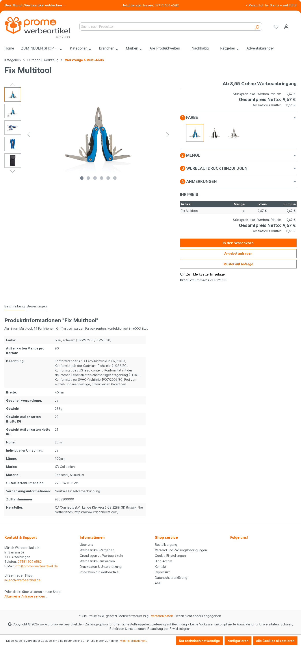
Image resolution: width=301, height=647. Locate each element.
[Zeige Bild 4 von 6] (101, 178)
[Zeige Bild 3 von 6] (95, 178)
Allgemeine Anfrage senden (25, 596)
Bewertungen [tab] (37, 306)
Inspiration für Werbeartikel (99, 572)
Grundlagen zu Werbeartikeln (101, 555)
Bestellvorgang (166, 544)
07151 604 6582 (30, 561)
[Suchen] (257, 26)
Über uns (86, 544)
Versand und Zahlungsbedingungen (181, 550)
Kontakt (160, 566)
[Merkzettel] (276, 26)
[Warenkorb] (294, 25)
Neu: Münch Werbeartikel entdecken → (35, 5)
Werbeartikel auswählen (97, 561)
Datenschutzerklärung (171, 577)
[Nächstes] (167, 135)
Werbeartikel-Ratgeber (97, 550)
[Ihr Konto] (286, 26)
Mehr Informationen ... (134, 640)
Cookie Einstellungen (170, 555)
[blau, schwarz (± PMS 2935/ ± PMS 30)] (195, 133)
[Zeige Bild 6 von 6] (115, 178)
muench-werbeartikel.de (22, 580)
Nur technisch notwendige (199, 641)
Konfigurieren (238, 641)
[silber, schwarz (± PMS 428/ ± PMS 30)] (234, 133)
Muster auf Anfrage (238, 264)
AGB (158, 583)
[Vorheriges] (28, 135)
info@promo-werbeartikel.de (36, 566)
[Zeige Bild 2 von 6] (88, 178)
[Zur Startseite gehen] (37, 26)
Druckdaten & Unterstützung (101, 566)
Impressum (162, 572)
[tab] (14, 306)
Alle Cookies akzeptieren (275, 641)
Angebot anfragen (238, 253)
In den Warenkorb (238, 243)
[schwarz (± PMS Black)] (214, 133)
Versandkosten (162, 616)
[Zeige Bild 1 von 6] (82, 178)
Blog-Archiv (163, 561)
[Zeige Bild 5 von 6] (108, 178)
